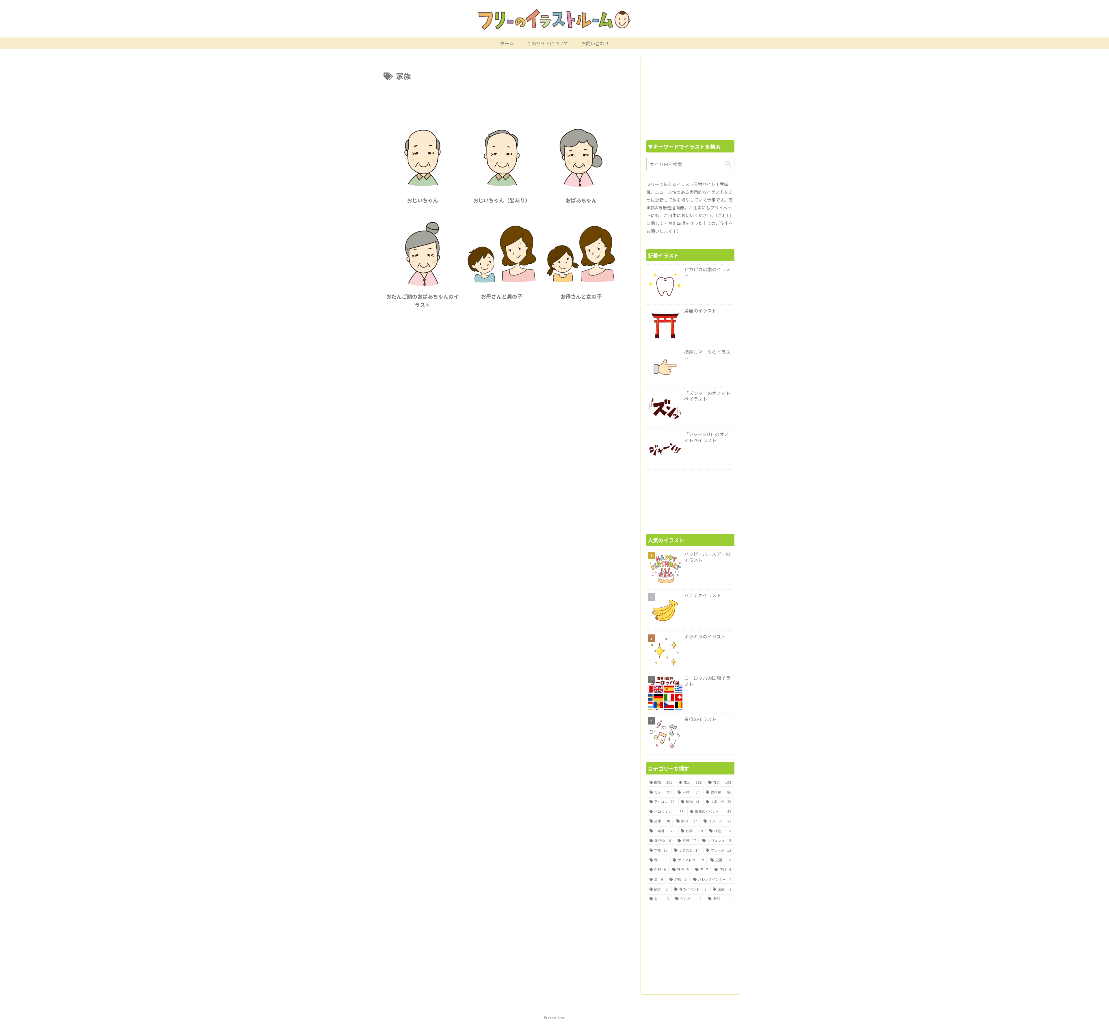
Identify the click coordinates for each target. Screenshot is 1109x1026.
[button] (728, 164)
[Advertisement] (502, 98)
